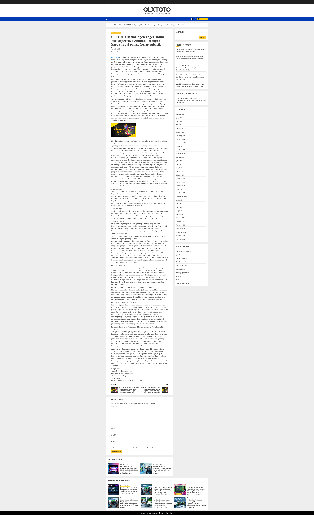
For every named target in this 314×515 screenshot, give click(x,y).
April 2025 (179, 171)
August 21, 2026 (192, 495)
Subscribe (204, 19)
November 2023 (181, 232)
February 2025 (180, 178)
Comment (114, 406)
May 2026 (179, 125)
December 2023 (181, 229)
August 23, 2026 (126, 493)
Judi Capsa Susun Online (184, 251)
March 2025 (180, 175)
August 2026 (180, 114)
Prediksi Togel (132, 19)
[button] (195, 19)
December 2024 (181, 186)
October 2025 (180, 150)
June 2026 (179, 121)
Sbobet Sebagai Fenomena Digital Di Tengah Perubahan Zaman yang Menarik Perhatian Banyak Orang (190, 77)
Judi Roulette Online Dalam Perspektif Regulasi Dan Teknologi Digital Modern (191, 51)
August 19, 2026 (159, 507)
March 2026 (180, 132)
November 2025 (181, 146)
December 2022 (181, 239)
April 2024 (179, 214)
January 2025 (180, 182)
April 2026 (179, 128)
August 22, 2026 (159, 495)
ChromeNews (162, 513)
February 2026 (180, 136)
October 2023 (180, 236)
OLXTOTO (157, 9)
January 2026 (180, 139)
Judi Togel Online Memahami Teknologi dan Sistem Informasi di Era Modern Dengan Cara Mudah (162, 470)
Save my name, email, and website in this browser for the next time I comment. (137, 448)
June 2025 (179, 164)
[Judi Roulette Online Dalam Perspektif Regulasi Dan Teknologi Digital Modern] (113, 489)
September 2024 (181, 196)
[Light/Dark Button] (192, 19)
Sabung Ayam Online (156, 19)
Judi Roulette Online (182, 262)
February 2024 (180, 221)
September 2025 (181, 153)
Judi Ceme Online (181, 255)
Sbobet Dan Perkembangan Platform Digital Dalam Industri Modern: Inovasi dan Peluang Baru (190, 59)
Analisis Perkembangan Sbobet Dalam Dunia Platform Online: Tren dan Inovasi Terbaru (163, 502)
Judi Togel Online (112, 19)
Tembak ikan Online (171, 19)
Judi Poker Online (182, 258)
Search (180, 32)
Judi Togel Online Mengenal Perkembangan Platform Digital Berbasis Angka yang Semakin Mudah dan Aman (129, 470)
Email (113, 435)
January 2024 (180, 225)
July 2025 (179, 161)
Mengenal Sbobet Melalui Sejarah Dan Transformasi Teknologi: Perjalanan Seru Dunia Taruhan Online (189, 68)
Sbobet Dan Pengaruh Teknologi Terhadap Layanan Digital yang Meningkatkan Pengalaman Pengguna (196, 503)
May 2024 (179, 211)
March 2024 (180, 218)
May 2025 (179, 168)
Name (113, 428)
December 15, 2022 (123, 52)
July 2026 (179, 118)
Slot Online (143, 19)
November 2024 (181, 189)
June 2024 (179, 207)
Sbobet (122, 19)
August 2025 (180, 157)
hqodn (114, 52)
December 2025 (181, 143)
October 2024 (180, 193)
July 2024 (179, 203)
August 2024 (180, 200)
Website (113, 441)
